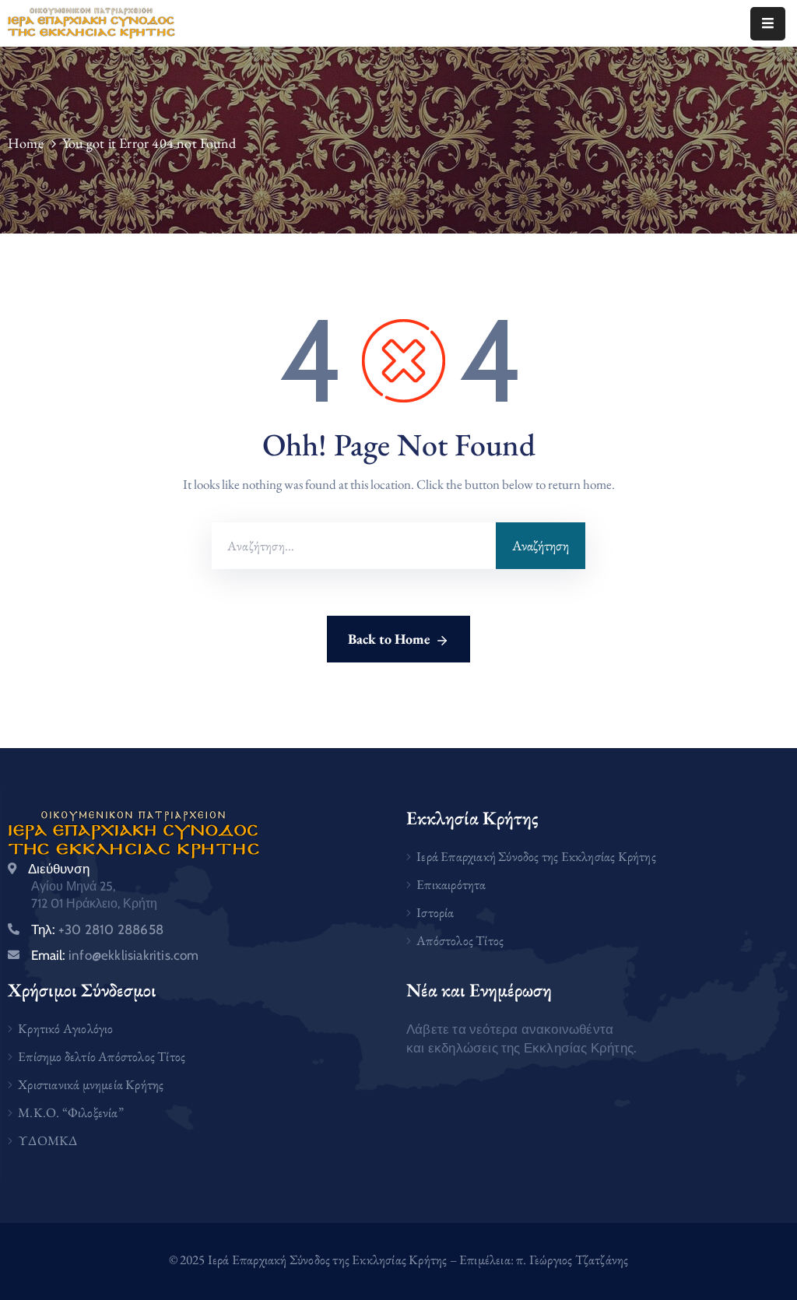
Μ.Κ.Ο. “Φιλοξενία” (71, 1112)
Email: (115, 955)
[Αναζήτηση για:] (354, 545)
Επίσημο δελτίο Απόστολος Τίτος (101, 1056)
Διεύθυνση (59, 869)
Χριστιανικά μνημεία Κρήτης (90, 1084)
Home (26, 143)
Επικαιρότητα (451, 884)
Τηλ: (97, 929)
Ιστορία (435, 912)
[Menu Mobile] (767, 23)
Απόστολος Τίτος (460, 940)
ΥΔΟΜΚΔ (47, 1140)
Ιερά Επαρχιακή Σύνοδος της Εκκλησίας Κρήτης (536, 856)
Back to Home (389, 639)
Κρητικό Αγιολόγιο (65, 1028)
